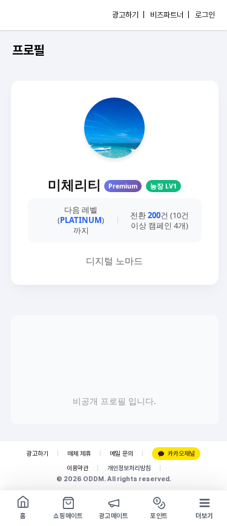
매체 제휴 (79, 454)
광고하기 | (128, 14)
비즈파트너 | (169, 14)
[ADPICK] (34, 15)
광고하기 (37, 454)
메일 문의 (121, 454)
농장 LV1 (163, 186)
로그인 (205, 14)
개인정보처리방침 (129, 468)
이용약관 (77, 468)
